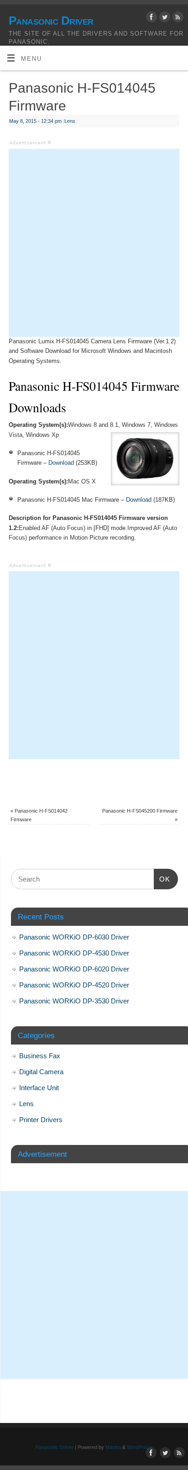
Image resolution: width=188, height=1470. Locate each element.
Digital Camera (41, 1072)
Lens (69, 121)
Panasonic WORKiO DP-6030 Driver (74, 937)
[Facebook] (150, 18)
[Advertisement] (94, 243)
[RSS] (176, 18)
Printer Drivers (41, 1120)
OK (162, 879)
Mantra (113, 1447)
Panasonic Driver (51, 20)
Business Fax (39, 1056)
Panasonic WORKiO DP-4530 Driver (74, 953)
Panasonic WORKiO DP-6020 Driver (74, 969)
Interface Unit (39, 1088)
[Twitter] (163, 18)
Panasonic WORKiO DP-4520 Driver (74, 985)
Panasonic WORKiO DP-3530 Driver (74, 1001)
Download (61, 463)
